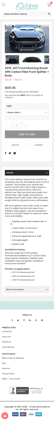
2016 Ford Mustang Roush (23, 276)
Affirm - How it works (11, 378)
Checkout (6, 342)
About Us (6, 368)
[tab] (27, 173)
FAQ (4, 363)
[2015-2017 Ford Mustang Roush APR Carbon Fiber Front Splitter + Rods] (12, 59)
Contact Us (7, 331)
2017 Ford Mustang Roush (23, 272)
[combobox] (27, 14)
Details (9, 172)
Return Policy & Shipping (13, 358)
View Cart (6, 336)
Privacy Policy (8, 373)
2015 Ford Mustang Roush (23, 280)
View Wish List (8, 347)
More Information (15, 289)
